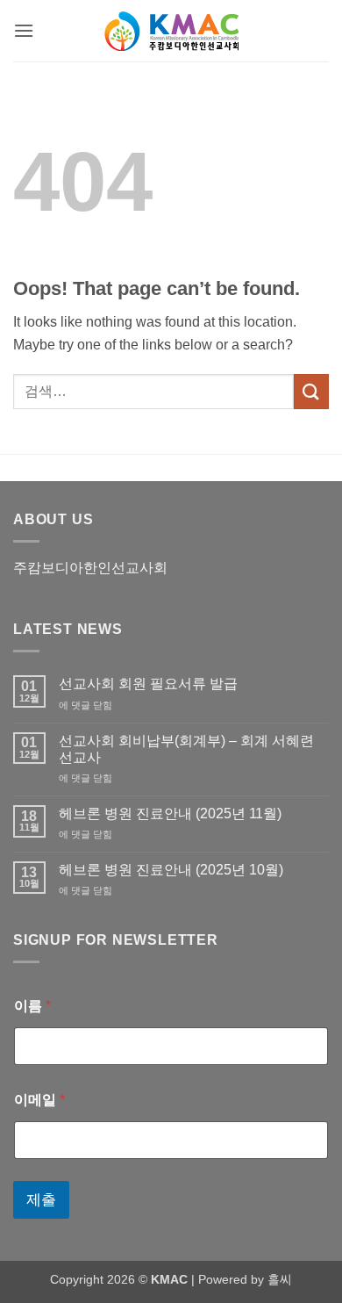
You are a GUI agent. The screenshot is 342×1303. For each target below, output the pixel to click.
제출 (41, 1199)
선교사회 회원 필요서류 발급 (148, 683)
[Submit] (311, 391)
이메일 (39, 1099)
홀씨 (279, 1279)
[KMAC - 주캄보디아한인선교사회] (171, 31)
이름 (32, 1005)
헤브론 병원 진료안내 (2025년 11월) (170, 813)
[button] (23, 30)
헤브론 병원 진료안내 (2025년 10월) (171, 869)
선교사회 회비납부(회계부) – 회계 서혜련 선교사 (186, 749)
